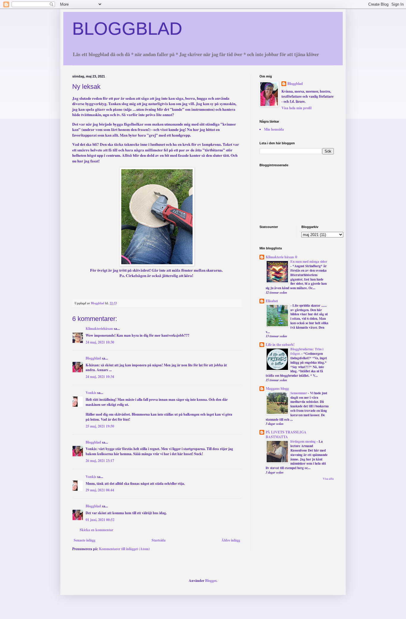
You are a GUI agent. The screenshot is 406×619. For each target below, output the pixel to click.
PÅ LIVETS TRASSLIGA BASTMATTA (286, 434)
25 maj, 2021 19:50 (100, 426)
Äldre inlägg (230, 540)
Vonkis (91, 392)
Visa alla (328, 479)
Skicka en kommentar (96, 529)
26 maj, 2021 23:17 (100, 460)
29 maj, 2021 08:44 (100, 490)
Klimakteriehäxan (99, 328)
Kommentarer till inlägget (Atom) (124, 548)
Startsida (159, 540)
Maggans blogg (277, 388)
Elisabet (272, 300)
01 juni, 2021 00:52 (100, 519)
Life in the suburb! (280, 344)
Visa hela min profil (296, 107)
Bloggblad (93, 358)
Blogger (210, 580)
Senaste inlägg (84, 540)
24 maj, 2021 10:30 (100, 342)
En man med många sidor (308, 261)
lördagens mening (303, 441)
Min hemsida (274, 129)
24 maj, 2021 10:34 (100, 376)
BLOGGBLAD (127, 29)
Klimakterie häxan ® (282, 256)
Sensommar (299, 392)
